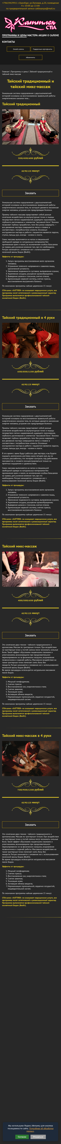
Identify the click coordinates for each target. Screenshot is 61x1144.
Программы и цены (14, 35)
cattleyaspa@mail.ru (45, 8)
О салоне (53, 35)
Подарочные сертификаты (42, 49)
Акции (42, 35)
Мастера (32, 35)
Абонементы (30, 57)
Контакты (8, 41)
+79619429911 (9, 2)
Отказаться (38, 1137)
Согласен (22, 1137)
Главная (5, 71)
